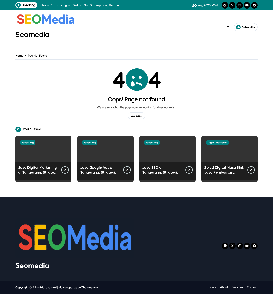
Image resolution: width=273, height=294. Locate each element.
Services (237, 287)
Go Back (136, 116)
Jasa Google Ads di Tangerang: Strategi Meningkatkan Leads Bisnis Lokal (98, 174)
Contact (252, 287)
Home (212, 287)
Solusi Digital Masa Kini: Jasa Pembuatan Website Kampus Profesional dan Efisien (224, 174)
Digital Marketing (217, 142)
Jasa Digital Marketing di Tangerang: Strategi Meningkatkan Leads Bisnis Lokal (37, 174)
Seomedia (32, 34)
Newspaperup (68, 287)
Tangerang (28, 142)
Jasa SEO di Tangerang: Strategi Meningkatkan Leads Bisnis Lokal (160, 174)
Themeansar (89, 287)
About (224, 287)
